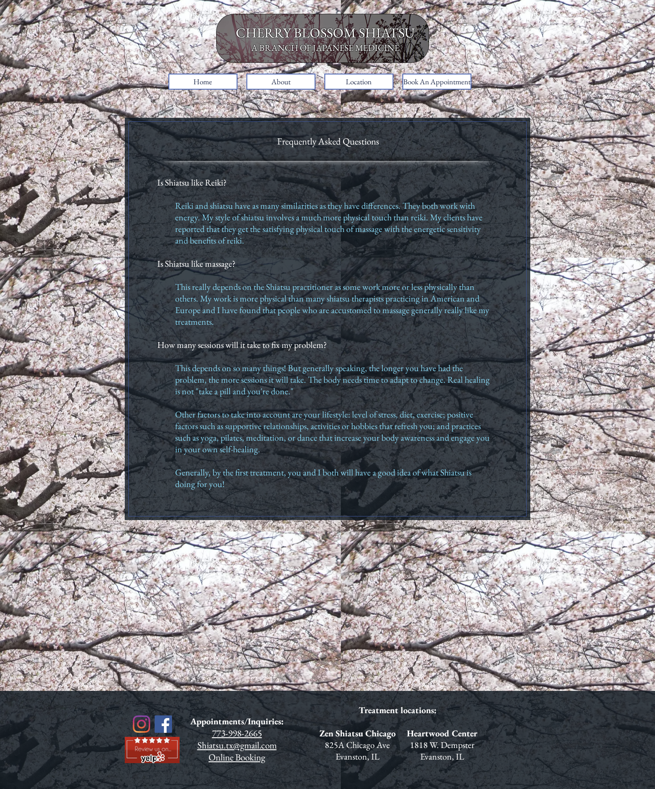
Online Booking (237, 757)
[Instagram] (141, 724)
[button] (280, 82)
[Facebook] (163, 724)
